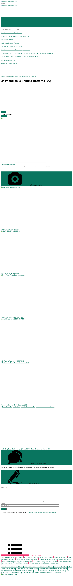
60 (8, 164)
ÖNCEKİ (3, 112)
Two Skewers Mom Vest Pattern (11, 33)
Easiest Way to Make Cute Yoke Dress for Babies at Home (20, 57)
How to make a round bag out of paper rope (15, 50)
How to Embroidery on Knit (10, 229)
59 (6, 164)
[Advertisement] (36, 98)
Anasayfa (4, 76)
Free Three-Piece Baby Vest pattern (12, 317)
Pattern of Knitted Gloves (9, 64)
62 (11, 164)
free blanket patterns (8, 60)
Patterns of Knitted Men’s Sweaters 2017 (14, 405)
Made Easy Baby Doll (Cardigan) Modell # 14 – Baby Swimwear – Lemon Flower (27, 449)
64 (14, 164)
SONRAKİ (4, 116)
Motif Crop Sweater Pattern (10, 43)
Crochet (11, 76)
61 (9, 164)
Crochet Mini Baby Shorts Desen (11, 46)
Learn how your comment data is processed (41, 513)
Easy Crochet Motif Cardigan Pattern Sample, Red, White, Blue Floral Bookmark (27, 53)
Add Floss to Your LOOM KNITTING (12, 361)
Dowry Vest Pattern (7, 40)
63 (12, 164)
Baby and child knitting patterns (25, 76)
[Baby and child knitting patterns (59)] (23, 162)
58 (4, 164)
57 (2, 164)
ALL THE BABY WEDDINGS (10, 273)
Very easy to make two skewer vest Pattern (15, 36)
